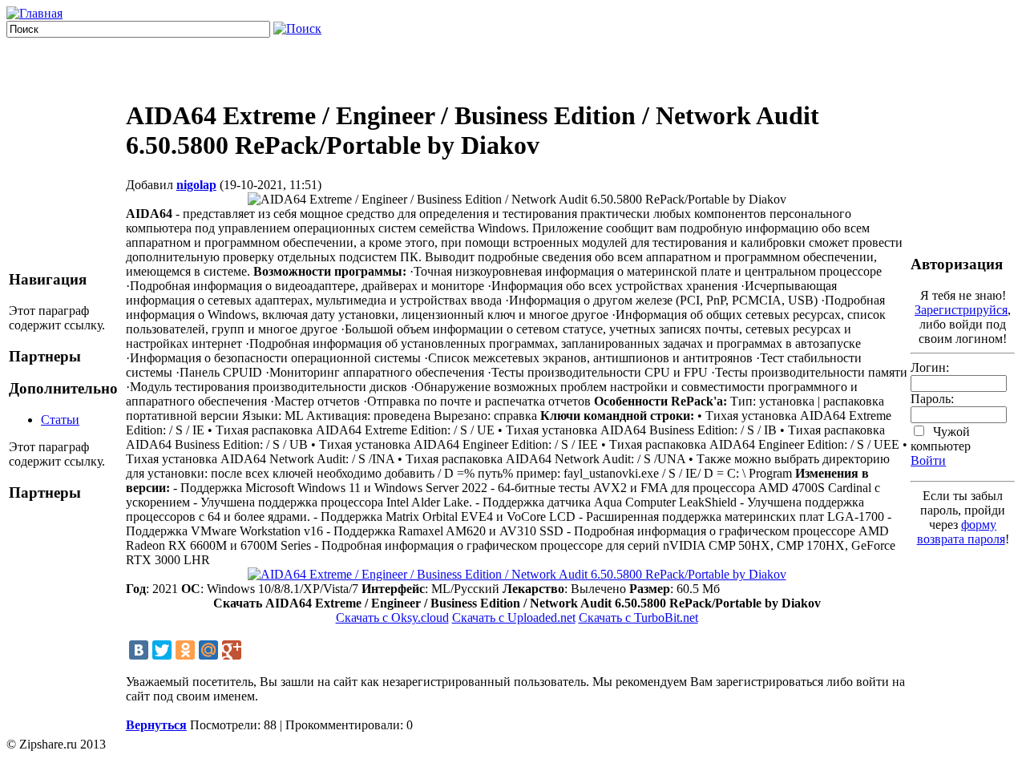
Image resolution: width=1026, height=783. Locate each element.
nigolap (196, 185)
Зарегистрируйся (961, 310)
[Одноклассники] (185, 650)
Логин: (930, 367)
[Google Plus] (231, 650)
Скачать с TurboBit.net (638, 617)
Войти (928, 460)
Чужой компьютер (941, 439)
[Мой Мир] (208, 650)
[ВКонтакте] (138, 650)
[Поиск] (297, 28)
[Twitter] (162, 650)
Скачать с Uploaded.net (514, 617)
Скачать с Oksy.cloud (392, 617)
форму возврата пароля (961, 532)
